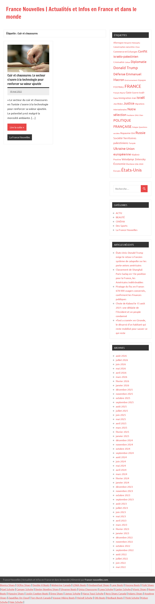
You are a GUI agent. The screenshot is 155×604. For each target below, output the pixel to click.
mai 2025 (121, 419)
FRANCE (133, 86)
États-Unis (131, 169)
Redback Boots (115, 597)
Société (118, 138)
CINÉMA (120, 221)
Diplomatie (139, 62)
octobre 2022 (123, 545)
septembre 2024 (125, 452)
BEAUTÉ (120, 217)
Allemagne (118, 42)
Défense (119, 74)
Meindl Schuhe (85, 597)
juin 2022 (121, 562)
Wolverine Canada (61, 584)
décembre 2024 (124, 440)
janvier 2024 (122, 482)
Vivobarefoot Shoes (98, 584)
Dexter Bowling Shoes (47, 589)
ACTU (119, 212)
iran (134, 97)
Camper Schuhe (24, 589)
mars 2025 (121, 427)
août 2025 (121, 406)
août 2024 (121, 457)
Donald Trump (125, 67)
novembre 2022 (124, 541)
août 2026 (121, 355)
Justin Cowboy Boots (37, 593)
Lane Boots (117, 584)
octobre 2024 (123, 448)
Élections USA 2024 (134, 164)
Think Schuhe (132, 597)
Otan (141, 115)
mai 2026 (121, 368)
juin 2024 (121, 461)
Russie (140, 132)
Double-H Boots (41, 584)
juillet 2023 (122, 507)
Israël (141, 97)
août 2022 (121, 554)
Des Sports (121, 225)
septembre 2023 (125, 499)
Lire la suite (16, 127)
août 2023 (121, 503)
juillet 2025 (122, 410)
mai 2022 (121, 566)
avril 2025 (121, 423)
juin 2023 (121, 511)
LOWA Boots (79, 584)
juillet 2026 (122, 359)
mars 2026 (121, 376)
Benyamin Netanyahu (132, 42)
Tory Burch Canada (41, 597)
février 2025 (122, 431)
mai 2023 (121, 516)
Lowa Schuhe (106, 589)
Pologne (135, 127)
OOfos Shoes (24, 584)
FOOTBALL (118, 87)
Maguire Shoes (16, 593)
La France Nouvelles (19, 137)
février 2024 (122, 478)
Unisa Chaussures (88, 589)
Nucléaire (130, 115)
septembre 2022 (125, 549)
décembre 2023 (124, 486)
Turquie (132, 143)
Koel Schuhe (8, 589)
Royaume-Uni (127, 132)
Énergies (117, 171)
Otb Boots (99, 597)
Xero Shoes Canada (116, 593)
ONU (137, 115)
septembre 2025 (125, 402)
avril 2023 (121, 520)
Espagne (142, 80)
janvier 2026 (122, 385)
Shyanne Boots (69, 589)
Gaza (128, 92)
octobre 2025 (123, 397)
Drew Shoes (56, 593)
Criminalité (118, 62)
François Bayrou (119, 92)
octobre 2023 (123, 495)
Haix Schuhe (16, 601)
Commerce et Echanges (125, 51)
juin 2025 (121, 414)
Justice (129, 103)
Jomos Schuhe (73, 593)
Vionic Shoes (140, 589)
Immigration (125, 97)
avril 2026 (121, 372)
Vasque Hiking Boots (64, 597)
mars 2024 (121, 473)
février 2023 (122, 528)
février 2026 (122, 380)
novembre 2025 (124, 393)
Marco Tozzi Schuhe (93, 593)
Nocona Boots (132, 584)
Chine (137, 47)
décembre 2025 (124, 389)
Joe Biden (118, 103)
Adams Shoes (135, 593)
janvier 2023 (122, 533)
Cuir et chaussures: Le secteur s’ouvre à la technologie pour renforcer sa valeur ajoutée (26, 79)
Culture (127, 62)
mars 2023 (121, 524)
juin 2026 (121, 364)
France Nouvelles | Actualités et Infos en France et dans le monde (71, 13)
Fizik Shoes (148, 584)
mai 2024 (121, 465)
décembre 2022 (124, 537)
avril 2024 (121, 469)
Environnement (131, 80)
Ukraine (119, 148)
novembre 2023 (124, 490)
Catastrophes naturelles (124, 47)
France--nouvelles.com (96, 579)
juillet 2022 (122, 558)
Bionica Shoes (7, 584)
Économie (119, 163)
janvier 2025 (122, 435)
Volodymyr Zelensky (133, 159)
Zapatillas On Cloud (18, 597)
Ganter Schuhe (123, 589)
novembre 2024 (124, 444)
